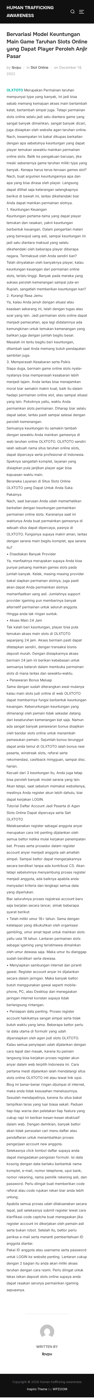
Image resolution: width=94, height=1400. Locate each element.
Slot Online (39, 67)
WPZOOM (60, 1389)
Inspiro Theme (37, 1389)
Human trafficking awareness (30, 11)
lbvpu (16, 67)
